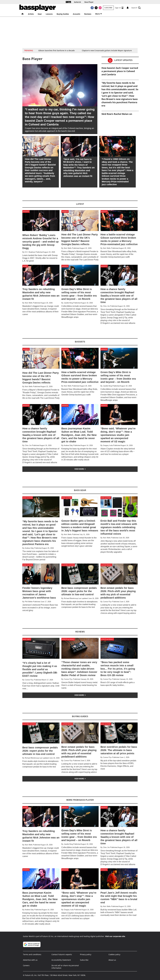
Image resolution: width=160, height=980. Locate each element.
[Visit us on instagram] (100, 7)
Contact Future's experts (62, 954)
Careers (26, 965)
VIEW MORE (79, 469)
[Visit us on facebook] (92, 7)
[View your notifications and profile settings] (127, 7)
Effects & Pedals (68, 639)
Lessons (49, 14)
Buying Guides (63, 14)
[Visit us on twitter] (96, 7)
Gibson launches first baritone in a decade (56, 50)
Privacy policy (85, 954)
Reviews (87, 14)
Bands (25, 266)
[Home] (68, 2)
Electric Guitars (68, 565)
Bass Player (89, 2)
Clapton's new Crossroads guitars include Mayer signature (107, 50)
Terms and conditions (32, 954)
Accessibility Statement (61, 960)
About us (112, 960)
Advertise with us (30, 960)
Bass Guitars (27, 498)
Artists (31, 14)
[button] (136, 8)
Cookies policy (114, 954)
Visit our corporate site (115, 936)
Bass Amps (26, 639)
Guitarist (77, 2)
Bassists (26, 211)
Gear (40, 14)
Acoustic (76, 14)
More (97, 14)
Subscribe (108, 8)
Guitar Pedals (106, 565)
